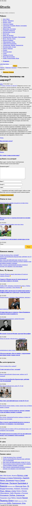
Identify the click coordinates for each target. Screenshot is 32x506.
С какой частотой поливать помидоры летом (11, 224)
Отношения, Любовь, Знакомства (13, 45)
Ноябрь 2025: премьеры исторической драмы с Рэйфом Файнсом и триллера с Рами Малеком (15, 286)
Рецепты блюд (7, 52)
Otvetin (5, 7)
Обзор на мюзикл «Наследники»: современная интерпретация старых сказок (15, 354)
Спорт (5, 53)
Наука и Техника (8, 40)
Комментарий (5, 166)
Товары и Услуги (8, 55)
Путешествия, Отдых (9, 47)
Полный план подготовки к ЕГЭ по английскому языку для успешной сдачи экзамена (15, 434)
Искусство (6, 34)
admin (1, 84)
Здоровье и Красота (9, 30)
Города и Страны (8, 24)
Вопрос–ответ (7, 22)
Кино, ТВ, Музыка (8, 35)
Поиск (1, 244)
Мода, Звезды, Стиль (9, 39)
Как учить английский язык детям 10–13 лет (13, 260)
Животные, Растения (9, 29)
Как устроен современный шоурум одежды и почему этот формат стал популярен (14, 265)
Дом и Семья (7, 27)
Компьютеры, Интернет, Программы (14, 37)
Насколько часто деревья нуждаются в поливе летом (14, 203)
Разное (5, 50)
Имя (1, 181)
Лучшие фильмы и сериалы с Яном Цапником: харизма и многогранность (15, 313)
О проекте (6, 61)
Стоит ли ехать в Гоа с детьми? (9, 255)
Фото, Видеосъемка (9, 56)
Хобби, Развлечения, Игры (11, 58)
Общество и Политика (9, 43)
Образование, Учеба (9, 42)
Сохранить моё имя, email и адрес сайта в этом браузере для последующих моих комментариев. (15, 191)
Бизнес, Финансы (8, 21)
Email (2, 184)
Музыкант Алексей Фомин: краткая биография (12, 319)
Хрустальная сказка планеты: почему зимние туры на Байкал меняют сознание (15, 262)
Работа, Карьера (8, 48)
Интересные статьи (9, 32)
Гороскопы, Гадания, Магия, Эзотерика (15, 25)
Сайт (1, 187)
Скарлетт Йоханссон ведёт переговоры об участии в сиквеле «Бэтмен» (14, 280)
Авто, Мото (6, 19)
